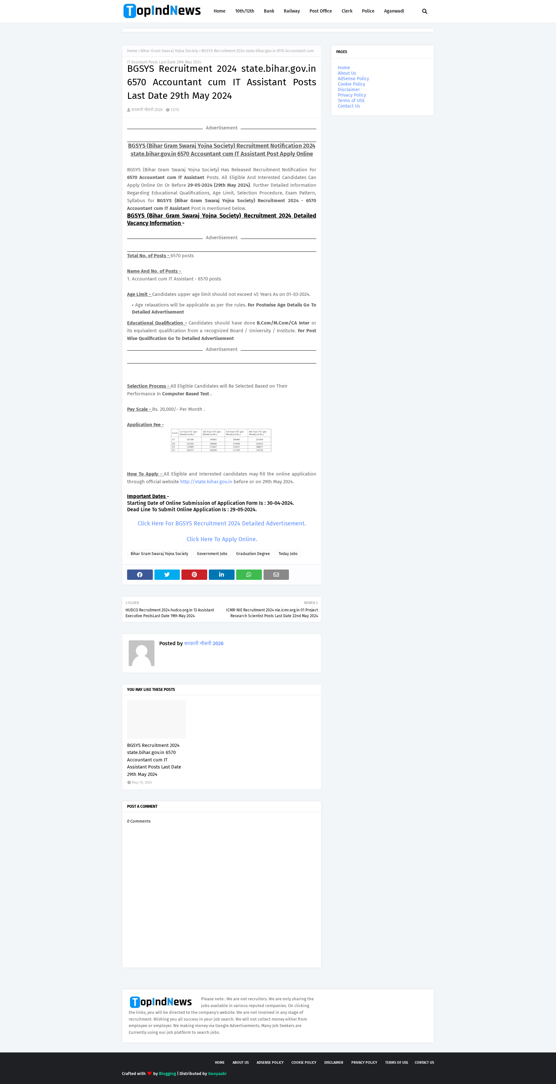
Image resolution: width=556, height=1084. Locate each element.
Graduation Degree (253, 553)
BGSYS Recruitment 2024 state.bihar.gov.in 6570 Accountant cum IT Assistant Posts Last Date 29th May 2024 (154, 759)
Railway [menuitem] (292, 11)
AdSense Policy (353, 78)
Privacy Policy (352, 95)
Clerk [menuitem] (347, 11)
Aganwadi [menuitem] (394, 11)
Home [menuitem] (220, 11)
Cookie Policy (351, 84)
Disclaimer (349, 89)
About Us (347, 73)
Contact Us (349, 106)
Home (132, 51)
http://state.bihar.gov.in (206, 482)
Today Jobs (288, 553)
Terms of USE (351, 100)
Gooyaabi (217, 1073)
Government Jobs (212, 553)
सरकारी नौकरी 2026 (147, 109)
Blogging (167, 1073)
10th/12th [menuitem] (244, 11)
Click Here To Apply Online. (222, 539)
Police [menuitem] (368, 11)
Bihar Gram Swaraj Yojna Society (169, 51)
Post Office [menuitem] (321, 11)
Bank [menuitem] (269, 11)
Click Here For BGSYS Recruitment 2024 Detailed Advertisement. (222, 523)
